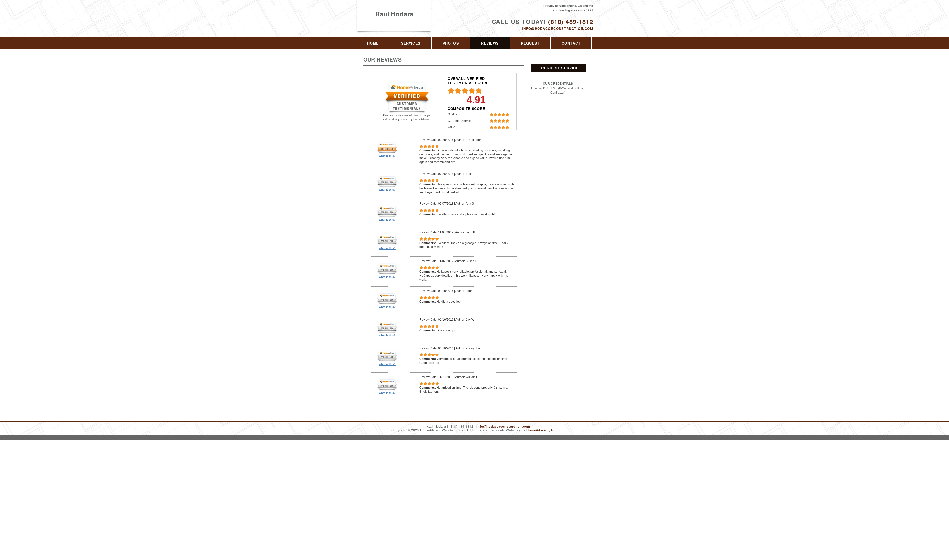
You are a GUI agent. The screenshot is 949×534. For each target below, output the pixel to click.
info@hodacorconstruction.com (557, 28)
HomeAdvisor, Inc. (542, 430)
